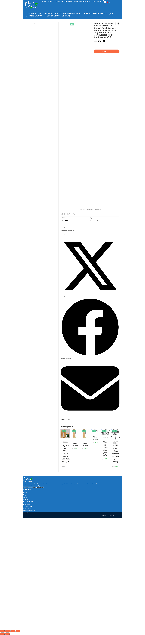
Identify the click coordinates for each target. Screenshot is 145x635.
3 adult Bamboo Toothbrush (85, 443)
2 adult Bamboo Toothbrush (75, 443)
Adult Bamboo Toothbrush (75, 440)
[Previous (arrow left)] (2, 633)
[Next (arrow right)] (7, 633)
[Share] (12, 631)
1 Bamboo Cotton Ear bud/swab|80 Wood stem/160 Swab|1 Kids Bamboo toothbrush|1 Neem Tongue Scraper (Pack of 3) (115, 454)
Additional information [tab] (86, 209)
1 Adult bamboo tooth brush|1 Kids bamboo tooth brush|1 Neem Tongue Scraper (105, 448)
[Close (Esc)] (17, 631)
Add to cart (106, 51)
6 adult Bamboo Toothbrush (95, 437)
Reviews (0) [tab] (98, 209)
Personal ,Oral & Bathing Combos (65, 440)
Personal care (65, 442)
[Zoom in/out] (2, 631)
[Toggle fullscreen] (7, 631)
